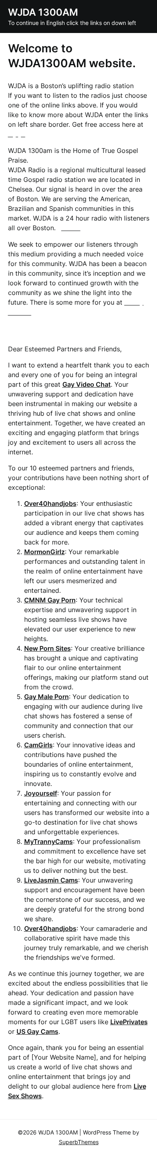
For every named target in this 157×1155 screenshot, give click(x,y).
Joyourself (40, 793)
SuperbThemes (79, 1141)
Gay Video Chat (86, 384)
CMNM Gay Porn (50, 600)
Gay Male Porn (46, 697)
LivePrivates (129, 1022)
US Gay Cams (37, 1031)
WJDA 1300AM (43, 12)
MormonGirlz (44, 552)
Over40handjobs (50, 503)
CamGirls (38, 745)
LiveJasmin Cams (51, 880)
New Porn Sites (47, 648)
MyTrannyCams (48, 841)
